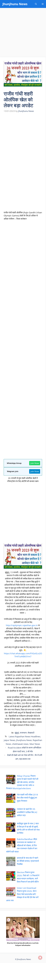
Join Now (34, 463)
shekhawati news (20, 744)
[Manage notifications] (40, 958)
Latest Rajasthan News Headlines (24, 736)
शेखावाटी (31, 732)
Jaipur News (9, 740)
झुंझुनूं (17, 732)
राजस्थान (23, 732)
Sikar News (34, 744)
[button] (36, 4)
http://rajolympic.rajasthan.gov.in (22, 625)
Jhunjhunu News (14, 4)
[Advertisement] (23, 33)
